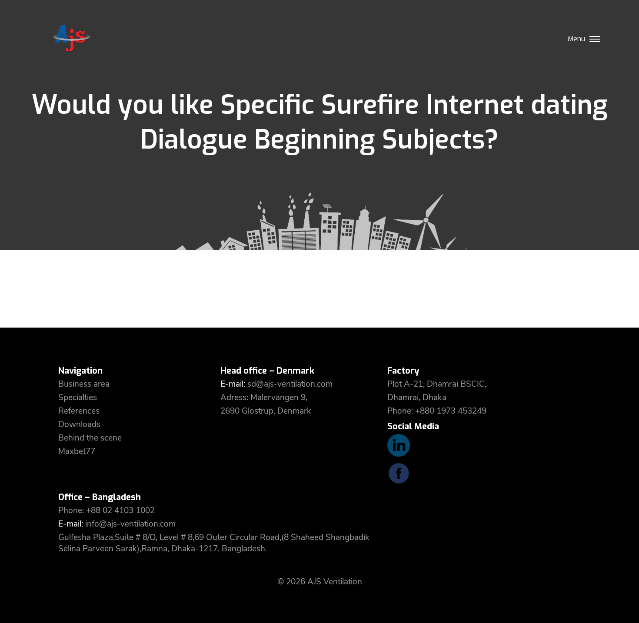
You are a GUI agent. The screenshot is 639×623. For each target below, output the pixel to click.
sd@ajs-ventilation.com (290, 384)
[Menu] (594, 36)
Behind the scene (90, 438)
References (79, 411)
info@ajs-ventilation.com (130, 524)
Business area (84, 384)
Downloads (79, 424)
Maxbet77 (76, 451)
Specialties (77, 397)
